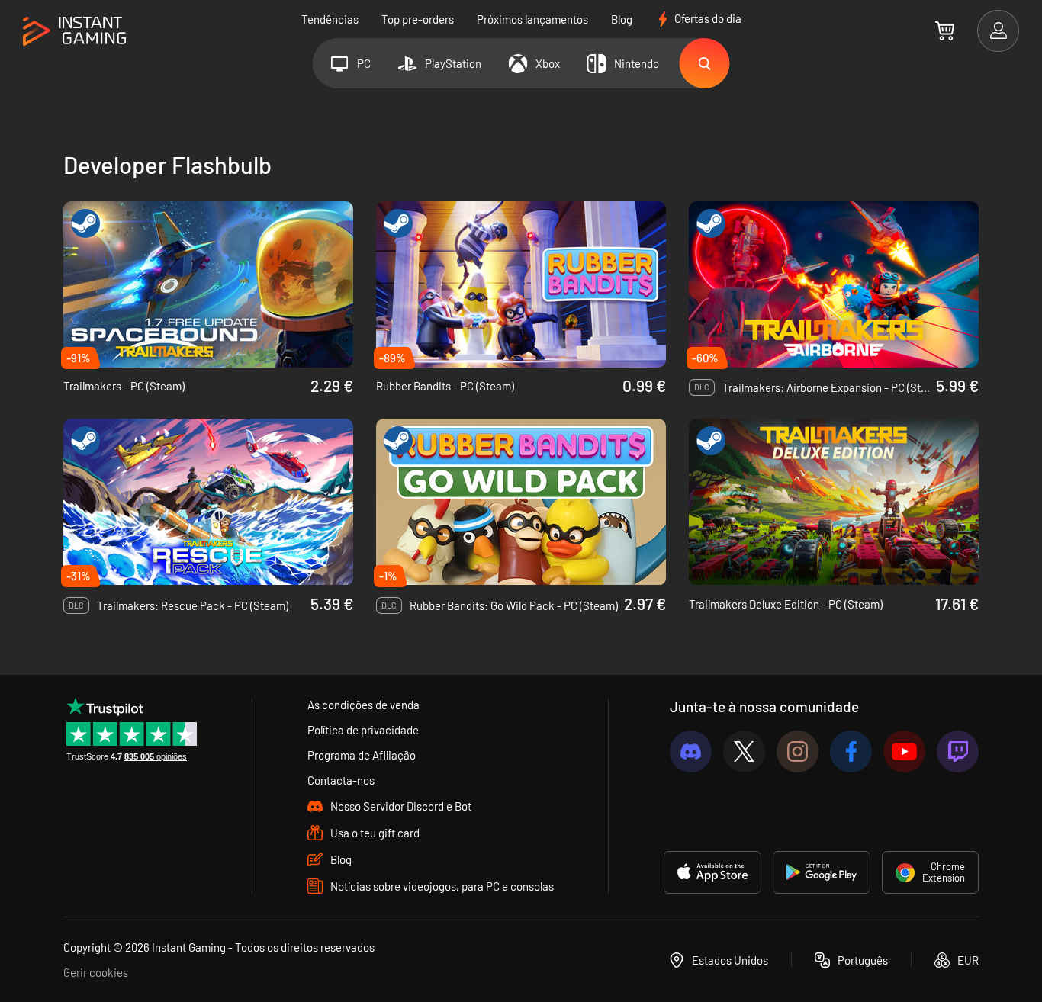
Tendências (330, 19)
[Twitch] (958, 751)
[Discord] (691, 751)
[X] (744, 751)
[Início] (74, 32)
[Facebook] (851, 751)
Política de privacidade (363, 730)
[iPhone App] (712, 872)
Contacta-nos (341, 780)
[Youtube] (904, 751)
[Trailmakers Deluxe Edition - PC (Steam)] (834, 502)
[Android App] (821, 872)
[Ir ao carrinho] (944, 30)
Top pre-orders (417, 19)
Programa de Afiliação (361, 755)
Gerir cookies (95, 972)
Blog (621, 19)
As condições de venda (363, 704)
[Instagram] (797, 751)
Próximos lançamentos (532, 19)
